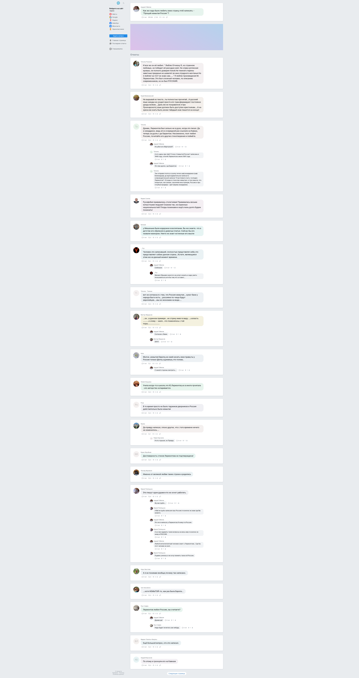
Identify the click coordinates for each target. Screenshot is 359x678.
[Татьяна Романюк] (137, 64)
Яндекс (115, 20)
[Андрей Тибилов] (137, 9)
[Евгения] (137, 227)
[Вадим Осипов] (137, 200)
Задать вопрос (118, 36)
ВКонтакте (116, 26)
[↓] (164, 17)
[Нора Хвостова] (137, 571)
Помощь (121, 673)
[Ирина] (137, 426)
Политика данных (118, 674)
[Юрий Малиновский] (137, 98)
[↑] (160, 17)
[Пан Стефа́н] (137, 608)
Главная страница (119, 40)
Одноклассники (118, 29)
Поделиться (166, 17)
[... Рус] (137, 250)
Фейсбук (115, 23)
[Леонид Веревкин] (137, 473)
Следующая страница (177, 673)
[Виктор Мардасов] (137, 317)
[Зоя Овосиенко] (137, 590)
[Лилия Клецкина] (137, 384)
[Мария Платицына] (137, 491)
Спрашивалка (117, 49)
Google (115, 17)
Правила (115, 673)
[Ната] (137, 355)
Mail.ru (114, 14)
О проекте (118, 671)
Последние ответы (119, 43)
